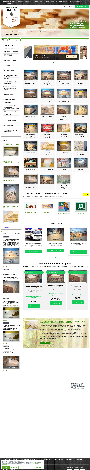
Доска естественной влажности (10, 86)
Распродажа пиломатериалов (9, 120)
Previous (84, 194)
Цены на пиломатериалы (46, 31)
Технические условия (8, 125)
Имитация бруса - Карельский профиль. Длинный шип (9, 45)
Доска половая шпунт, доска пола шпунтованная (10, 76)
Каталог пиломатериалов (8, 128)
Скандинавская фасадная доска (10, 58)
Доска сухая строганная (8, 70)
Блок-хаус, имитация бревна (9, 81)
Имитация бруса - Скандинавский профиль (10, 52)
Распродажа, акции (7, 114)
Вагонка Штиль (6, 65)
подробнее (5, 266)
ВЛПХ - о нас (16, 31)
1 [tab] (55, 257)
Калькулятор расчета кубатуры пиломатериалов (10, 131)
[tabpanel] (30, 208)
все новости (17, 233)
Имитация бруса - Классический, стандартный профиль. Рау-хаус (10, 49)
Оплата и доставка (26, 31)
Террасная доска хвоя (8, 94)
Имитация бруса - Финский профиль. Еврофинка (9, 55)
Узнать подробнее (25, 55)
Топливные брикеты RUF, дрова (10, 105)
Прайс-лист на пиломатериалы (10, 123)
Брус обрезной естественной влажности (9, 89)
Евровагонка (6, 63)
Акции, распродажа (58, 31)
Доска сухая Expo (7, 83)
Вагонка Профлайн (7, 68)
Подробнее (72, 57)
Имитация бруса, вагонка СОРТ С (10, 60)
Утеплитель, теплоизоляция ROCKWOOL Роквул (9, 102)
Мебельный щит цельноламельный (10, 111)
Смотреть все (5, 227)
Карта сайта (9, 34)
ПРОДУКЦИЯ (8, 31)
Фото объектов (78, 31)
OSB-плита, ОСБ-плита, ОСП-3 (9, 99)
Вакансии (16, 34)
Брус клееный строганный (8, 92)
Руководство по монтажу (8, 133)
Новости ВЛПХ (69, 31)
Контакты (35, 31)
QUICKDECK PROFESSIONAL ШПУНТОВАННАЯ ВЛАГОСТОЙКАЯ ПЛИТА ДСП (11, 108)
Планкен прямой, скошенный (9, 73)
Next (87, 194)
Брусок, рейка (6, 78)
